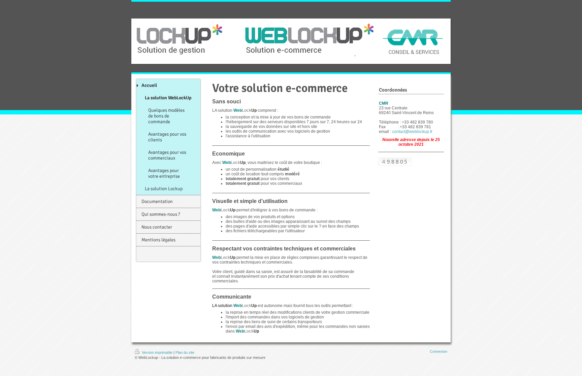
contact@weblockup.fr (412, 131)
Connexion (438, 351)
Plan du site (184, 352)
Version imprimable (157, 352)
